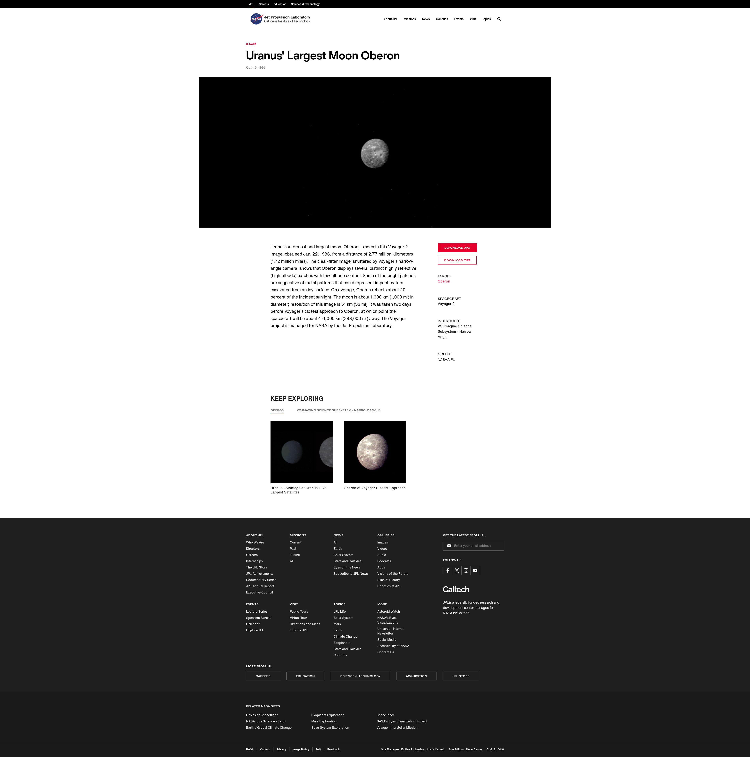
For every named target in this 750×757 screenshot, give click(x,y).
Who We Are (255, 542)
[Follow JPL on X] (457, 570)
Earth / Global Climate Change (269, 727)
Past (293, 548)
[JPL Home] (288, 19)
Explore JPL (255, 630)
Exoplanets (342, 642)
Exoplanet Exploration (328, 715)
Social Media (386, 639)
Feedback (333, 749)
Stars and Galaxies (347, 561)
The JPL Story (256, 567)
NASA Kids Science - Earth (266, 721)
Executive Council (259, 592)
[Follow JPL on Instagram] (466, 570)
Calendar (253, 624)
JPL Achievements (259, 573)
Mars (337, 624)
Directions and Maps (305, 624)
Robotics (340, 655)
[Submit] (448, 545)
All (292, 561)
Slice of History (388, 579)
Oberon (444, 281)
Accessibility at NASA (393, 645)
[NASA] (256, 19)
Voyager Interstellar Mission (397, 727)
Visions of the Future (392, 573)
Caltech (265, 749)
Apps (381, 567)
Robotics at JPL (389, 586)
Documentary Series (261, 579)
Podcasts (384, 561)
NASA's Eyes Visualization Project (402, 721)
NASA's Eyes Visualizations (387, 620)
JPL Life (340, 611)
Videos (382, 548)
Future (295, 554)
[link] (375, 152)
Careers (252, 554)
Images (382, 542)
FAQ (318, 749)
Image (251, 44)
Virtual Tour (298, 617)
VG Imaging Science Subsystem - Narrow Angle (338, 410)
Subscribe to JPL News (351, 573)
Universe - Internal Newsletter (390, 631)
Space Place (386, 715)
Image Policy (301, 749)
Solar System (343, 554)
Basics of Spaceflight (262, 715)
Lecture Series (256, 611)
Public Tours (299, 611)
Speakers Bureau (258, 617)
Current (295, 542)
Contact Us (385, 652)
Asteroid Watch (388, 611)
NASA (250, 749)
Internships (254, 561)
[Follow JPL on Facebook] (447, 570)
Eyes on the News (347, 567)
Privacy (281, 749)
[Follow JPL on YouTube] (475, 570)
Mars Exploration (324, 721)
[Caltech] (456, 589)
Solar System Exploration (330, 727)
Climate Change (345, 636)
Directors (253, 548)
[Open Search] (499, 19)
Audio (381, 554)
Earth (338, 548)
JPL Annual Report (260, 586)
